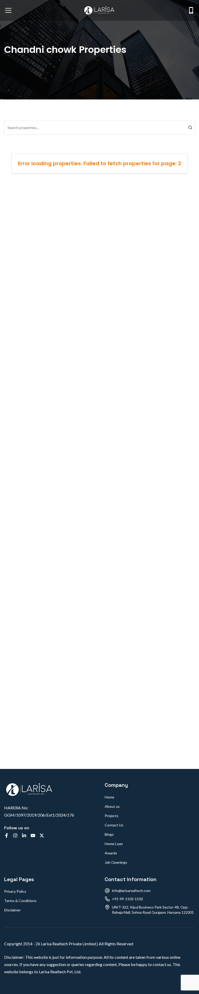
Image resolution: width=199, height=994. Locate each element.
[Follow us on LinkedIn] (24, 835)
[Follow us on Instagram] (15, 835)
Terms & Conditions (20, 900)
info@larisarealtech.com (131, 890)
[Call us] (191, 10)
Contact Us (114, 825)
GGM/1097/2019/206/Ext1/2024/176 (39, 814)
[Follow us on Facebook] (6, 835)
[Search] (190, 127)
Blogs (109, 834)
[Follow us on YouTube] (33, 835)
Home (109, 797)
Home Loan (114, 843)
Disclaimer (12, 910)
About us (112, 806)
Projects (111, 815)
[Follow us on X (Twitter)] (41, 835)
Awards (111, 853)
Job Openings (116, 862)
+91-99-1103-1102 (127, 899)
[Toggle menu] (8, 10)
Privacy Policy (15, 891)
